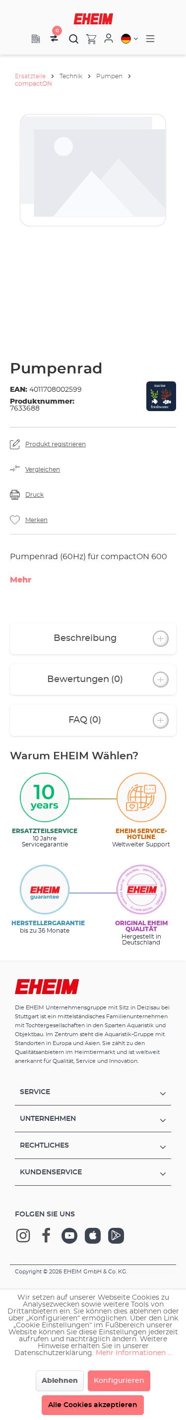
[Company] (36, 39)
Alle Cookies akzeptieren (92, 1405)
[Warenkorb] (87, 38)
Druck (34, 495)
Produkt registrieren (55, 444)
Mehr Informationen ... (134, 1353)
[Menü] (150, 39)
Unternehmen (48, 1118)
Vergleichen (42, 470)
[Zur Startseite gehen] (93, 19)
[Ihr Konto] (108, 38)
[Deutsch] (129, 39)
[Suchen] (74, 38)
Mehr (20, 580)
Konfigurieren (119, 1380)
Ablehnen (60, 1380)
